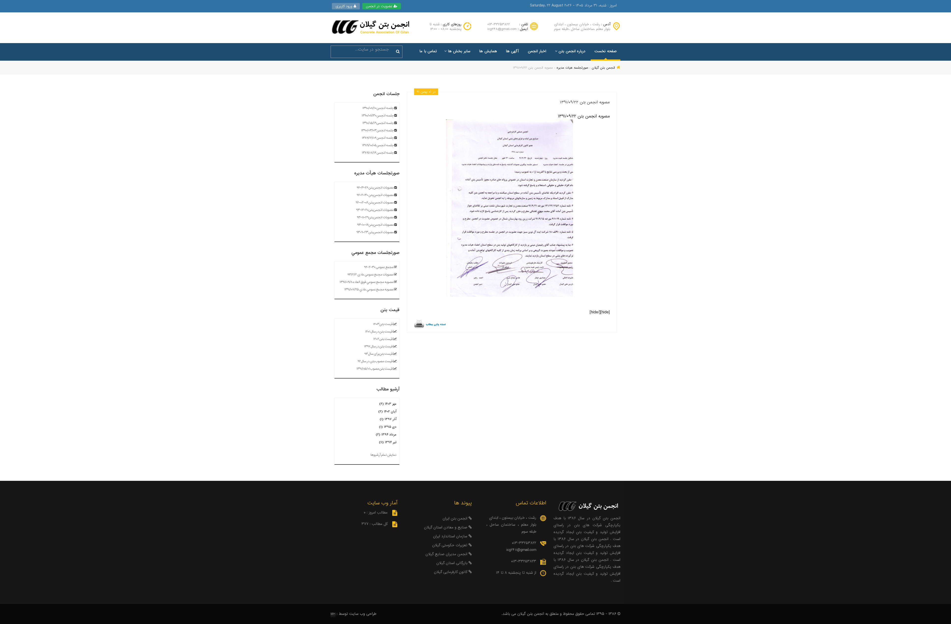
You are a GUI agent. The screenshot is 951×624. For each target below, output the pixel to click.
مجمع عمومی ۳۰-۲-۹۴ (379, 267)
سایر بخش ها (459, 51)
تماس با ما (428, 51)
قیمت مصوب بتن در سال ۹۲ (375, 361)
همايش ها (488, 51)
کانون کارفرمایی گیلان (451, 572)
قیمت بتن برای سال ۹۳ (378, 354)
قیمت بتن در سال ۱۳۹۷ (378, 346)
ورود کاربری (345, 6)
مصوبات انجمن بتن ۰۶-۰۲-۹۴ (375, 202)
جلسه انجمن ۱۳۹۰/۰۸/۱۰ (378, 108)
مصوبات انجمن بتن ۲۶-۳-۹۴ (375, 187)
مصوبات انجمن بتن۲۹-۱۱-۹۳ (375, 217)
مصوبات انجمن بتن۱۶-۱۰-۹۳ (375, 224)
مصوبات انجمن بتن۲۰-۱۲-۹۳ (375, 210)
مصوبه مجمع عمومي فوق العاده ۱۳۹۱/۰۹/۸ (367, 282)
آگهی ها (512, 51)
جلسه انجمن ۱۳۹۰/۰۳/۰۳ (377, 130)
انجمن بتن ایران (456, 518)
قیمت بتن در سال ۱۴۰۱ (379, 331)
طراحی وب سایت (362, 614)
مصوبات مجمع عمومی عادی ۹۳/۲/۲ (370, 274)
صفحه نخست (605, 51)
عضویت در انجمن (380, 6)
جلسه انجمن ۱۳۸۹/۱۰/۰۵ (378, 145)
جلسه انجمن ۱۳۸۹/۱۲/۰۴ (378, 138)
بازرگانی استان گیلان (452, 563)
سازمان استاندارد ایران (451, 536)
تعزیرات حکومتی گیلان (450, 545)
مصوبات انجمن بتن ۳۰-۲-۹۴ (375, 195)
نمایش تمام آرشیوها (383, 455)
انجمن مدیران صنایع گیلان (447, 554)
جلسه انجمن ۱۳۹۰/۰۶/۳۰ (378, 115)
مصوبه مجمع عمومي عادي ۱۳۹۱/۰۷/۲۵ (369, 289)
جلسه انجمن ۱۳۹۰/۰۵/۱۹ (378, 123)
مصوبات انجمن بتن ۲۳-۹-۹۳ (375, 232)
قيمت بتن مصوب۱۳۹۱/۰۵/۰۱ (374, 368)
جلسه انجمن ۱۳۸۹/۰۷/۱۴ (378, 152)
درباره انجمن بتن (571, 51)
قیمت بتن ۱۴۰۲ (383, 339)
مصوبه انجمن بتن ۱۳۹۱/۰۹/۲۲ (585, 102)
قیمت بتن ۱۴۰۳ (383, 324)
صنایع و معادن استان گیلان (446, 527)
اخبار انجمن (537, 51)
